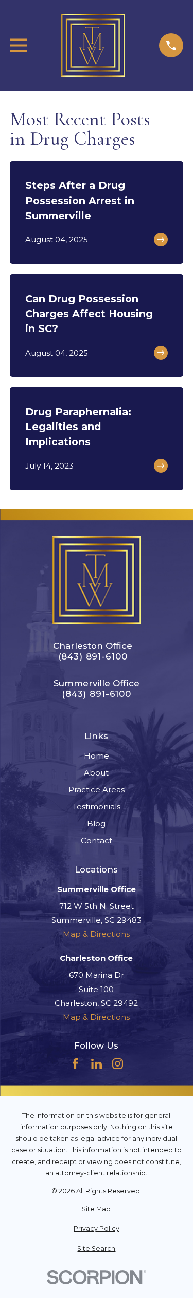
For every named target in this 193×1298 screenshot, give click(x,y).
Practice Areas (96, 790)
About (96, 773)
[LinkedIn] (96, 1063)
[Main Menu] (18, 45)
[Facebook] (75, 1063)
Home (96, 756)
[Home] (93, 45)
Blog (96, 823)
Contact (96, 840)
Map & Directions (96, 934)
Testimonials (96, 806)
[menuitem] (96, 1209)
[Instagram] (117, 1063)
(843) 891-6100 (93, 656)
